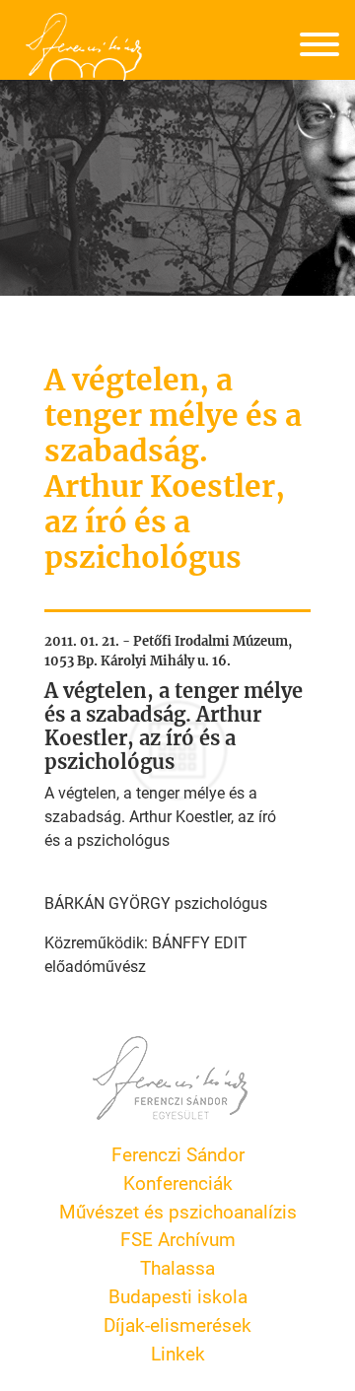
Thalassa (177, 1267)
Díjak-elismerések (177, 1324)
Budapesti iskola (178, 1296)
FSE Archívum (178, 1238)
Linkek (178, 1353)
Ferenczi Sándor (178, 1154)
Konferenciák (178, 1182)
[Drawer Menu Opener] (319, 47)
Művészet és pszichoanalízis (178, 1211)
